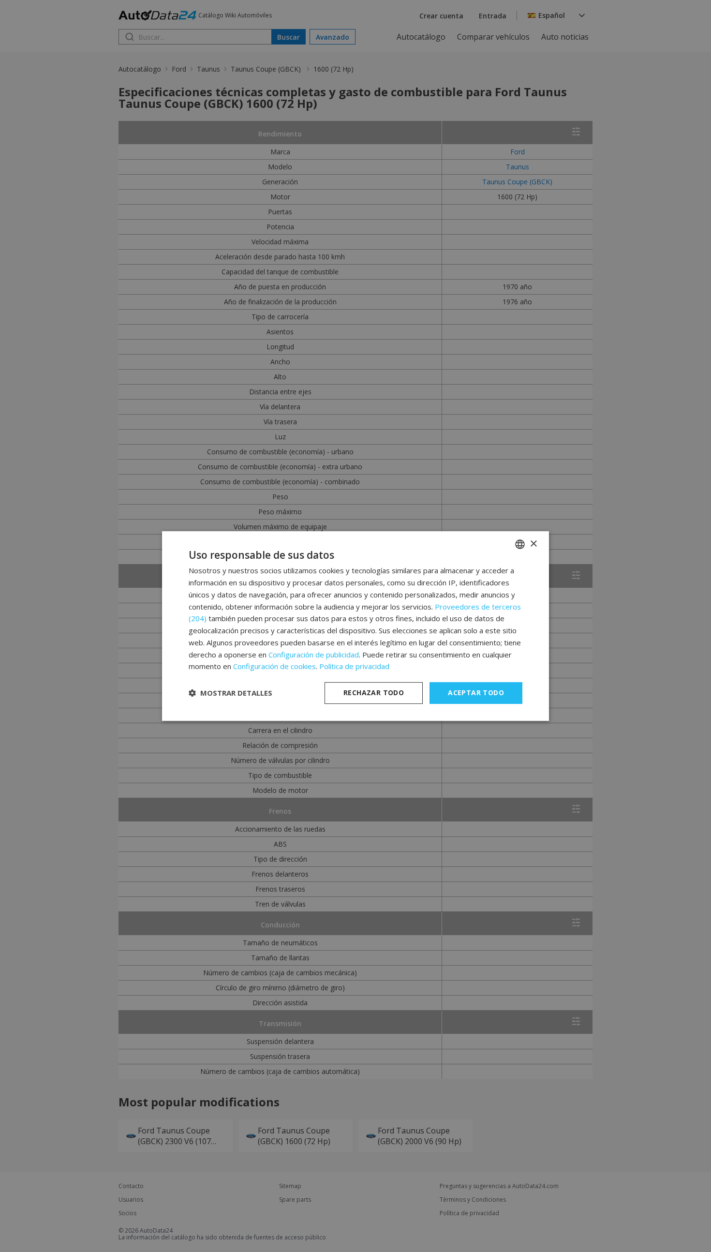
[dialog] (355, 626)
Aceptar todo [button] (476, 692)
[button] (230, 693)
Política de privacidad (354, 666)
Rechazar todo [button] (373, 692)
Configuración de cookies (274, 666)
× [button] (533, 544)
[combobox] (520, 544)
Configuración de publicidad (313, 654)
